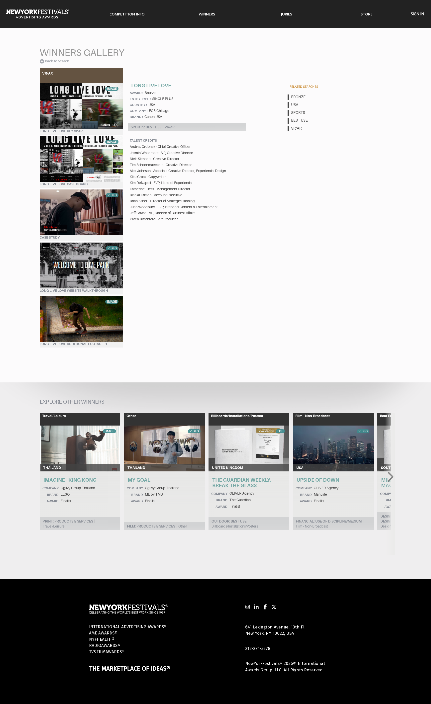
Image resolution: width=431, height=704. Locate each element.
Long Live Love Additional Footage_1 (73, 344)
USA (294, 105)
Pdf (280, 431)
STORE (366, 13)
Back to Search (57, 61)
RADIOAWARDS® (104, 645)
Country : (138, 105)
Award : (136, 93)
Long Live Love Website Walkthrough (74, 290)
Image (112, 88)
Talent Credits (143, 140)
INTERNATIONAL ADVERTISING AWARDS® (128, 626)
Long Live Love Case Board (64, 184)
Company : (138, 111)
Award (53, 501)
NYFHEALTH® (101, 639)
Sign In (417, 13)
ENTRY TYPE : (140, 99)
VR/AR (296, 128)
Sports (298, 113)
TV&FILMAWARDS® (106, 651)
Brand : (136, 117)
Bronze (298, 97)
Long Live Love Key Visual (63, 131)
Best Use (299, 120)
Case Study (50, 237)
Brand (53, 495)
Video (112, 195)
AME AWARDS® (103, 633)
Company (50, 488)
